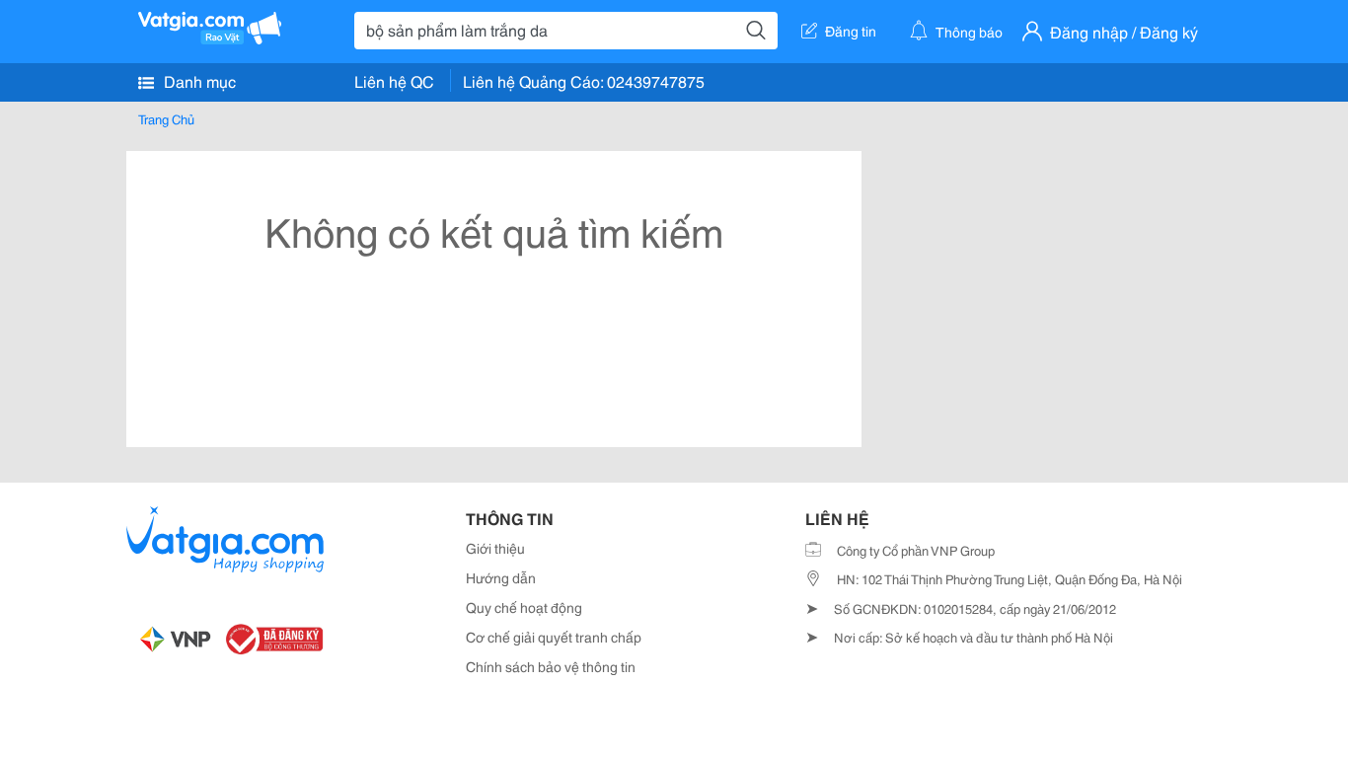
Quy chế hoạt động (524, 607)
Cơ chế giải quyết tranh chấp (553, 636)
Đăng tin (850, 30)
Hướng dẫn (501, 577)
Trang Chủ (166, 118)
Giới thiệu (495, 548)
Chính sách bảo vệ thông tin (551, 666)
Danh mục (198, 80)
